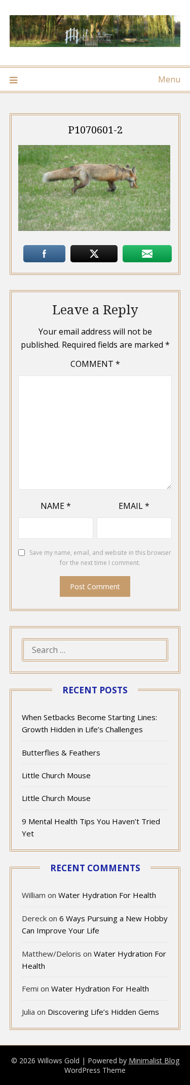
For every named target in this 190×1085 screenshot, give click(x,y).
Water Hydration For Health (107, 895)
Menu (169, 79)
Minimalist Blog (154, 1060)
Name (56, 505)
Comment (95, 363)
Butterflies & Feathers (61, 752)
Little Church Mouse (56, 775)
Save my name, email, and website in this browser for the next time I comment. (100, 557)
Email (134, 505)
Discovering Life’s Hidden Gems (103, 1012)
